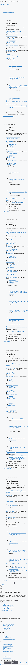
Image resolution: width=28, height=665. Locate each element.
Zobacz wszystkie (10, 42)
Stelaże (10, 145)
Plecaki (10, 379)
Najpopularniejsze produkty (12, 32)
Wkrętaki (11, 389)
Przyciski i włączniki (13, 281)
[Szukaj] (14, 583)
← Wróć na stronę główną (6, 610)
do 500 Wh (11, 38)
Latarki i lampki (12, 387)
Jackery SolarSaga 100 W (14, 98)
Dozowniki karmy (10, 495)
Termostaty (11, 240)
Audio (7, 401)
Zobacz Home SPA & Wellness (13, 137)
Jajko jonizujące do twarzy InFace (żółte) (18, 192)
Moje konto (5, 635)
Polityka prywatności (7, 644)
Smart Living (6, 211)
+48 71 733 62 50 (7, 658)
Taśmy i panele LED (13, 264)
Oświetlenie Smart (10, 262)
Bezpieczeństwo (9, 270)
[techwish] (14, 9)
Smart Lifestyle (6, 341)
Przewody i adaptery (13, 56)
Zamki (10, 273)
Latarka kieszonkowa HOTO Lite (16, 418)
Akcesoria (8, 54)
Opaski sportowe (12, 410)
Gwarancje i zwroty (7, 649)
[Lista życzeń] (1, 584)
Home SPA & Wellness (8, 116)
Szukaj (15, 600)
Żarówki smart (12, 265)
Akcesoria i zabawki (10, 522)
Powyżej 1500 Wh (13, 41)
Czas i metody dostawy (8, 651)
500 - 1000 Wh (12, 40)
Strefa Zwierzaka (7, 468)
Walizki (10, 380)
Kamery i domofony (13, 271)
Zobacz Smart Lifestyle (11, 363)
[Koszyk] (3, 584)
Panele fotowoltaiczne (11, 50)
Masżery (10, 155)
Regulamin (5, 647)
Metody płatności (7, 648)
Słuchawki (11, 404)
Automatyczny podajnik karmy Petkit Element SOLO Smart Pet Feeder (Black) (18, 551)
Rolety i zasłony (12, 280)
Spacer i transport (10, 511)
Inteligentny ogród (10, 253)
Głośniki (10, 403)
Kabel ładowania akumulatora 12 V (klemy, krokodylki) (17, 77)
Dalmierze (11, 386)
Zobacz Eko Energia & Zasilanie (13, 31)
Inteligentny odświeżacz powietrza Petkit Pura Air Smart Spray (18, 542)
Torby (10, 57)
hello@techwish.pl (7, 656)
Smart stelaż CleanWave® (14, 172)
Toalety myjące (9, 141)
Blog (1, 4)
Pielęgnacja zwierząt (10, 517)
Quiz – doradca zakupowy (9, 639)
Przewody (11, 372)
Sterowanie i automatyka (11, 277)
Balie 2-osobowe (12, 163)
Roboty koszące (12, 257)
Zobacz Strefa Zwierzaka (11, 491)
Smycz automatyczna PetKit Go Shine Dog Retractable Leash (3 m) (17, 533)
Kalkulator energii (7, 637)
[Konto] (2, 584)
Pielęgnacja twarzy (13, 153)
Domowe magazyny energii (12, 45)
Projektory (11, 397)
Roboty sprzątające (13, 249)
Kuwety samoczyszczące (11, 505)
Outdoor (8, 408)
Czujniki (10, 239)
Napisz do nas (6, 4)
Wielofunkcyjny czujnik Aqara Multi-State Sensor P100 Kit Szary (18, 302)
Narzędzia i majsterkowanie (12, 385)
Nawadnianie (12, 256)
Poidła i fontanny (9, 501)
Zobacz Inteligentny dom (11, 232)
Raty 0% (5, 636)
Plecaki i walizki (9, 376)
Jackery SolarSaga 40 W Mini (15, 66)
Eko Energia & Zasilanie (8, 12)
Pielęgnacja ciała (9, 151)
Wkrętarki (11, 390)
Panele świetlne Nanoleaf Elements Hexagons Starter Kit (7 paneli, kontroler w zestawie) (18, 293)
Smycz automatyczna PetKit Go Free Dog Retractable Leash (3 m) (18, 560)
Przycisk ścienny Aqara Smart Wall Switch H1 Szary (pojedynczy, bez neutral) (18, 311)
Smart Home (8, 237)
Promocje (5, 580)
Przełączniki (11, 282)
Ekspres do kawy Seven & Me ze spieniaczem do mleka (16, 319)
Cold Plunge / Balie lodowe (12, 160)
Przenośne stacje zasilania (11, 36)
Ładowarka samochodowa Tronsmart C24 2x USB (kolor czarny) (18, 427)
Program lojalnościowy (8, 646)
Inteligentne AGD (10, 246)
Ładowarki (11, 371)
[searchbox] (6, 583)
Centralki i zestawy (13, 242)
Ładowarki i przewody (11, 368)
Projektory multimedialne (11, 394)
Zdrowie (10, 156)
